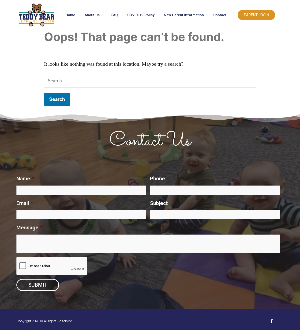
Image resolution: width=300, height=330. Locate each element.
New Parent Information (184, 15)
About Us (92, 15)
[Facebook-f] (272, 321)
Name (25, 179)
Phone (157, 179)
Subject (159, 203)
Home (70, 15)
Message (29, 228)
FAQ (114, 15)
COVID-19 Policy (140, 15)
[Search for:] (150, 80)
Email (24, 203)
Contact (219, 15)
